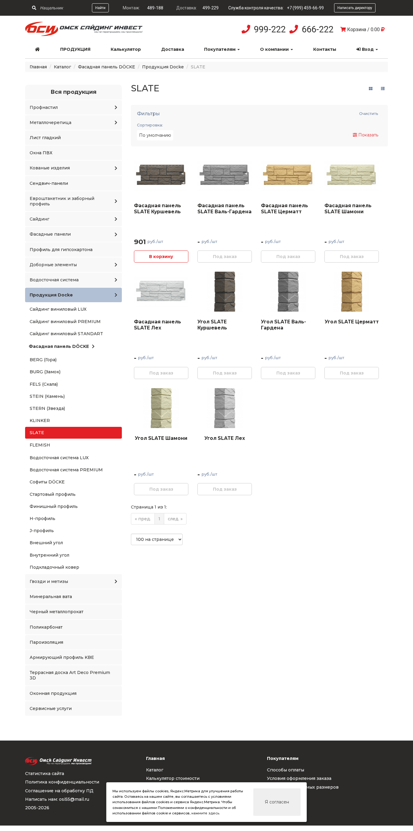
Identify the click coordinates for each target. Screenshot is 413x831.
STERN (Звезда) (47, 408)
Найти (100, 8)
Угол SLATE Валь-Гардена (283, 325)
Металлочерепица (50, 122)
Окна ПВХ (41, 152)
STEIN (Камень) (47, 396)
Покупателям (220, 49)
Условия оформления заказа (299, 778)
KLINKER (40, 420)
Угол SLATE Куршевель (212, 325)
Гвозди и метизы (49, 581)
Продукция (75, 49)
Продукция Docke (163, 67)
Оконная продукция (53, 693)
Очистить (368, 113)
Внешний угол (46, 542)
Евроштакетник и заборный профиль (62, 201)
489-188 (155, 7)
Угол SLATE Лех (224, 438)
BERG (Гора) (43, 359)
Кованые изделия (50, 168)
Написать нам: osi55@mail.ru (57, 799)
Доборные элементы (53, 264)
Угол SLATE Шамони (161, 438)
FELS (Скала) (44, 384)
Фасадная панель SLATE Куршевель (157, 208)
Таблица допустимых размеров (303, 787)
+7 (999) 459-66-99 (305, 7)
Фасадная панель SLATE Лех (157, 325)
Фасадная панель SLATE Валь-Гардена (224, 208)
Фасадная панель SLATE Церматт (284, 208)
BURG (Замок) (45, 372)
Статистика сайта (44, 773)
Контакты (324, 49)
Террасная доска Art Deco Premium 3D (70, 675)
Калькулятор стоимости (173, 778)
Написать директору (354, 8)
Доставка (172, 49)
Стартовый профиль (53, 494)
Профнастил (44, 107)
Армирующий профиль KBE (62, 657)
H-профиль (42, 518)
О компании (275, 49)
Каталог (62, 67)
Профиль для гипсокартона (61, 249)
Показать (367, 135)
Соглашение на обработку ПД (59, 790)
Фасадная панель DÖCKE (106, 67)
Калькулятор (126, 49)
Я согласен (277, 802)
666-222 (317, 29)
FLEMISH (40, 445)
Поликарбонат (46, 627)
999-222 (270, 29)
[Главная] (37, 49)
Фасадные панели (50, 234)
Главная (38, 67)
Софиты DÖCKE (47, 482)
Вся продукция (73, 91)
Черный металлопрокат (56, 611)
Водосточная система (54, 280)
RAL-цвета (279, 795)
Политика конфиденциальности (62, 782)
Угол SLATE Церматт (352, 322)
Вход (368, 49)
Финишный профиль (54, 506)
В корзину (161, 256)
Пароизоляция (46, 642)
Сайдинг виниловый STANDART (66, 333)
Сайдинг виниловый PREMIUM (65, 321)
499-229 (211, 7)
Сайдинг (39, 219)
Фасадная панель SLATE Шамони (348, 208)
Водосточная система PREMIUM (66, 470)
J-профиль (42, 530)
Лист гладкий (45, 137)
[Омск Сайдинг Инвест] (84, 34)
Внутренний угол (49, 555)
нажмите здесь (205, 813)
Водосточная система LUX (59, 457)
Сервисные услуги (51, 708)
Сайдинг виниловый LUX (58, 309)
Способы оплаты (285, 770)
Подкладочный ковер (54, 567)
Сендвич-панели (49, 183)
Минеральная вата (51, 596)
